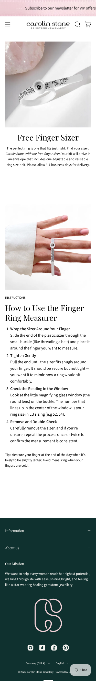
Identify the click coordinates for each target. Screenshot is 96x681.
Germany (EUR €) (35, 663)
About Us (12, 547)
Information (14, 530)
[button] (77, 24)
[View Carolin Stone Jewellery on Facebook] (54, 648)
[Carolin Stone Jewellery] (35, 24)
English (60, 663)
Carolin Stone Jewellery (40, 672)
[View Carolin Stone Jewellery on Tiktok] (42, 648)
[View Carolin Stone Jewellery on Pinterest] (66, 648)
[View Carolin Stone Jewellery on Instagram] (30, 648)
